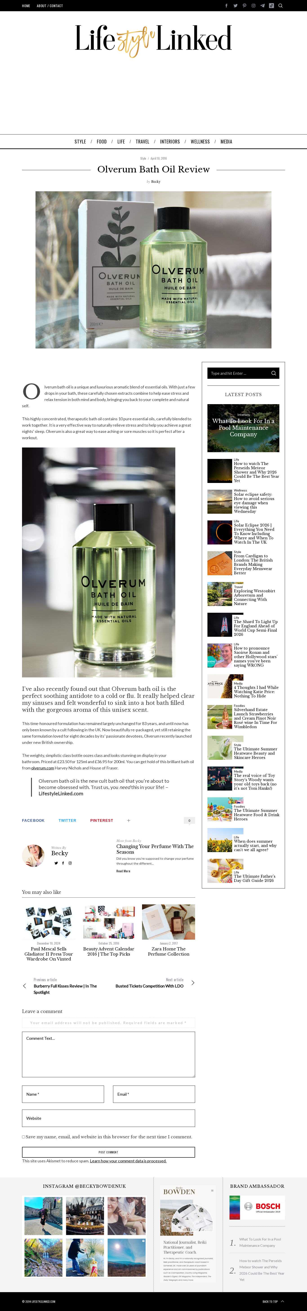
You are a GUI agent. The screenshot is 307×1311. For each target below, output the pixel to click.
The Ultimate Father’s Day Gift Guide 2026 (255, 878)
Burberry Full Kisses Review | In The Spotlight (65, 986)
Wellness (240, 490)
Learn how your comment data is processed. (128, 1160)
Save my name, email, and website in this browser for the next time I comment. (109, 1137)
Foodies (239, 705)
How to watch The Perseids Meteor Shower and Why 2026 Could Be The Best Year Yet (256, 472)
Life (236, 459)
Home (26, 5)
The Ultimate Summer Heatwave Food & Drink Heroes (256, 815)
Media (238, 683)
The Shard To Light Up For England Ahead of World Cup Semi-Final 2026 (256, 628)
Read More (123, 871)
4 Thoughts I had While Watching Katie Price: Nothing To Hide (256, 691)
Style (143, 158)
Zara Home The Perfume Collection (168, 952)
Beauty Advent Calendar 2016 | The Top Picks (108, 952)
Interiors (243, 414)
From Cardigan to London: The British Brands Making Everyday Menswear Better (253, 564)
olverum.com (42, 767)
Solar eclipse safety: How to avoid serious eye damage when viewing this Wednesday (254, 503)
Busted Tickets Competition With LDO (149, 982)
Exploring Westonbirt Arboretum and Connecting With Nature (254, 597)
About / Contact (50, 5)
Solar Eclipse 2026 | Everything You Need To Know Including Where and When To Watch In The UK (254, 533)
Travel (238, 587)
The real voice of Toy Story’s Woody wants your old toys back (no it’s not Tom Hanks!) (255, 782)
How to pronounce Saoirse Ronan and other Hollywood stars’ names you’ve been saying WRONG (256, 657)
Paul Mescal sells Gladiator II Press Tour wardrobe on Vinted (48, 954)
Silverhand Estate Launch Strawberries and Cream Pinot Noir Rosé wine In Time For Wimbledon (255, 718)
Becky (155, 181)
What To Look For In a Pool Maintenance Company (243, 428)
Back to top (270, 1301)
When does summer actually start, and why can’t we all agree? (255, 845)
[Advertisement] (153, 100)
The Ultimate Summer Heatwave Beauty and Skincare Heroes (255, 753)
